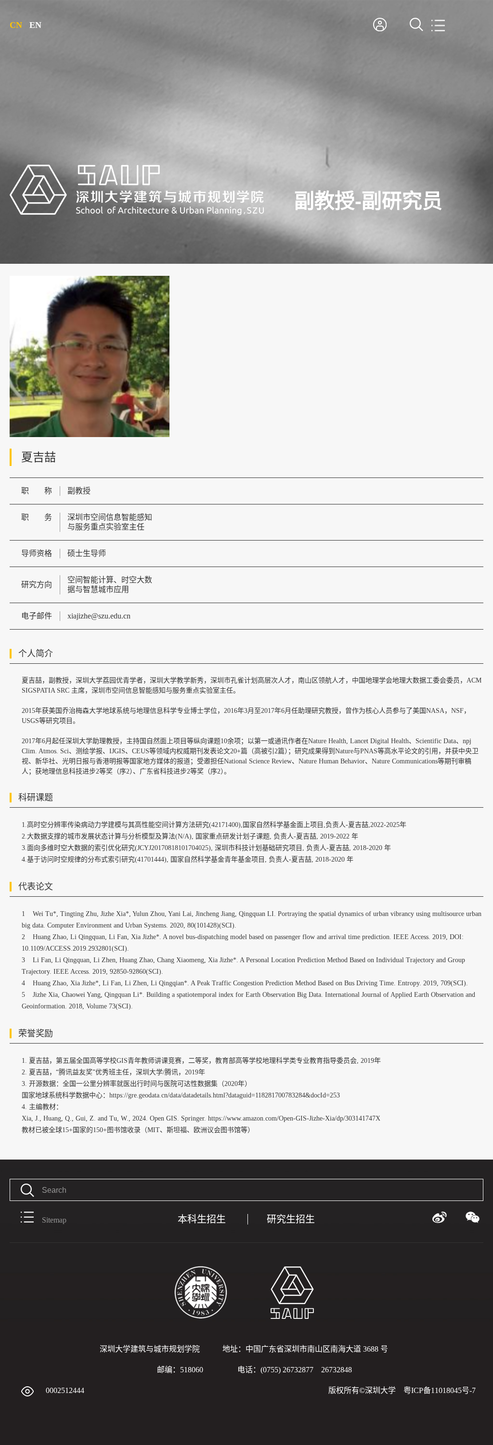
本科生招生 (202, 1219)
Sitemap (54, 1220)
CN (16, 25)
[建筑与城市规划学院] (137, 214)
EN (35, 25)
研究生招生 (291, 1219)
